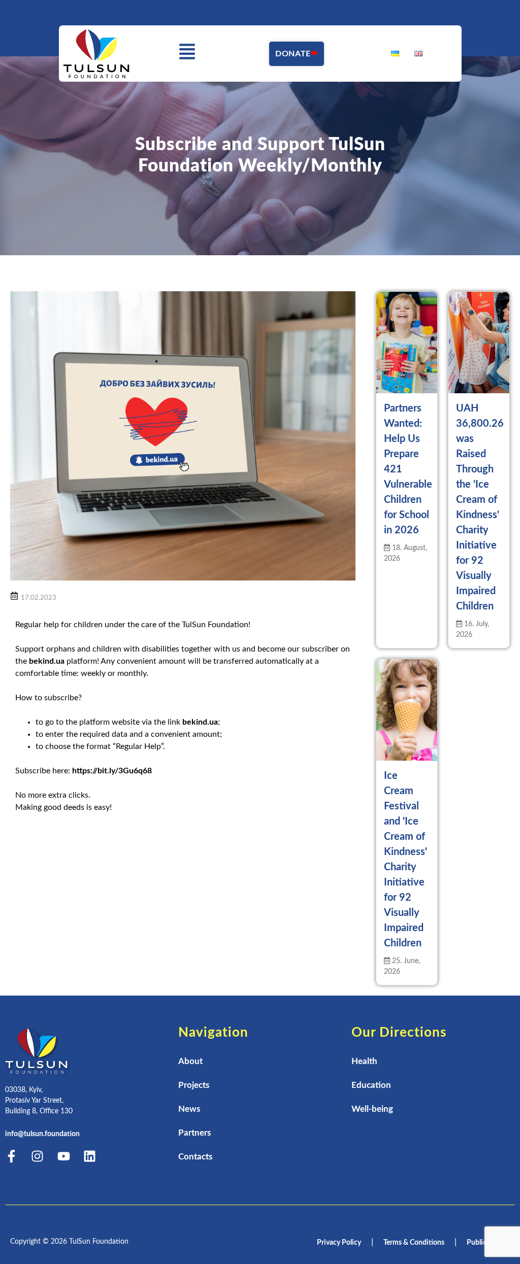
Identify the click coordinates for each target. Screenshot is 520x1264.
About (190, 1061)
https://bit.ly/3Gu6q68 (112, 771)
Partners (194, 1133)
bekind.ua (46, 661)
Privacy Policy (339, 1242)
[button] (187, 54)
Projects (193, 1085)
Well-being (372, 1109)
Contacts (195, 1156)
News (189, 1109)
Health (364, 1061)
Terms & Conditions (413, 1242)
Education (371, 1085)
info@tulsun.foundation (42, 1134)
